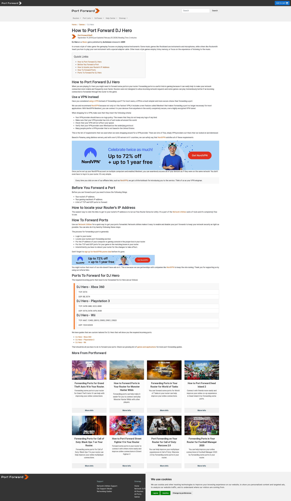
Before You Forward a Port (88, 64)
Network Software (141, 489)
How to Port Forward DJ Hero (90, 62)
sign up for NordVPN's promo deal (97, 252)
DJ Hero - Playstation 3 (84, 340)
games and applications (146, 347)
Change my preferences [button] (182, 493)
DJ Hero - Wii (80, 342)
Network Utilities (179, 212)
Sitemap (70, 3)
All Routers (138, 491)
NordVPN (95, 106)
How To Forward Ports (87, 70)
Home (74, 25)
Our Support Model (104, 489)
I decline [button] (165, 493)
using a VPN (94, 101)
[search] (77, 3)
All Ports (137, 494)
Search (215, 11)
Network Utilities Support (107, 486)
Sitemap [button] (122, 18)
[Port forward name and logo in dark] (86, 10)
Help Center (60, 3)
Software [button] (98, 18)
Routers (31, 3)
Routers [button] (76, 18)
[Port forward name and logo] (11, 3)
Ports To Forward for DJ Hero (90, 73)
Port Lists (40, 3)
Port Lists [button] (87, 18)
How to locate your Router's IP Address (93, 67)
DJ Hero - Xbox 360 (83, 337)
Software (50, 3)
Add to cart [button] (281, 3)
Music (84, 42)
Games (82, 25)
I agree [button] (155, 493)
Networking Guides (104, 491)
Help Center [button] (111, 18)
